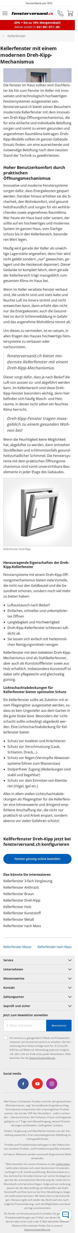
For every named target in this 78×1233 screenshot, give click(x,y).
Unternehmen (13, 969)
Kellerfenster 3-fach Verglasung (27, 881)
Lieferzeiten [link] (63, 1164)
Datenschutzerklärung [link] (37, 1229)
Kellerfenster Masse (17, 947)
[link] (23, 1083)
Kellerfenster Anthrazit (21, 887)
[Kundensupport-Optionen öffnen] (65, 1215)
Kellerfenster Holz (17, 906)
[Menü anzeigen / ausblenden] (5, 13)
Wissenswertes (13, 978)
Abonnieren (59, 1025)
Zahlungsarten (13, 997)
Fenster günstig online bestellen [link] (37, 859)
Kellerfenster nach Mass (22, 926)
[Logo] (32, 13)
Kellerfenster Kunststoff (22, 913)
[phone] (60, 13)
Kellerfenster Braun (18, 894)
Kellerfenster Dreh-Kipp (21, 900)
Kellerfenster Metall (18, 919)
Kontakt (9, 988)
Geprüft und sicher (16, 1006)
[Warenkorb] (70, 13)
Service (8, 960)
